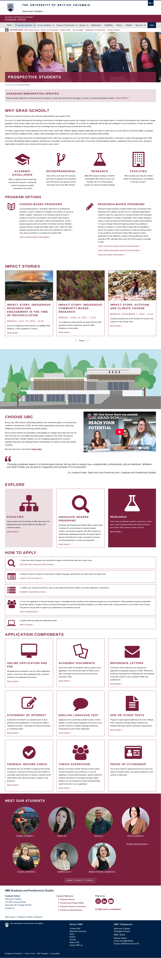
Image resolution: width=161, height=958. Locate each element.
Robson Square (120, 938)
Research (38, 917)
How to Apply (78, 30)
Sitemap (21, 917)
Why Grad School (31, 30)
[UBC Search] (151, 3)
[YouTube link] (111, 901)
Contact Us (9, 908)
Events (72, 937)
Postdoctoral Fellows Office (72, 903)
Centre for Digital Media (123, 941)
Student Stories (113, 30)
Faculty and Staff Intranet (71, 910)
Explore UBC (65, 30)
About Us (139, 25)
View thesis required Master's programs (118, 251)
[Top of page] (7, 30)
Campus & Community (65, 25)
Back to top (10, 917)
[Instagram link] (98, 901)
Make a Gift (74, 942)
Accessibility (55, 953)
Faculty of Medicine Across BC (126, 944)
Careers (73, 939)
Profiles (30, 917)
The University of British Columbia (10, 7)
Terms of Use (29, 953)
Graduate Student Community (73, 906)
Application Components (95, 30)
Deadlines (109, 25)
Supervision (96, 25)
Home (9, 25)
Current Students (44, 25)
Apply (151, 25)
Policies (129, 25)
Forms (119, 25)
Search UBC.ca (76, 945)
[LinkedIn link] (104, 901)
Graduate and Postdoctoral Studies (80, 890)
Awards (82, 25)
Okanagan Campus (122, 931)
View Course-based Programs (34, 237)
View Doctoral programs (110, 255)
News (72, 934)
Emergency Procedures (13, 953)
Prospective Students (23, 25)
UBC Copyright (42, 953)
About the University (78, 931)
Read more (122, 98)
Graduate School (10, 85)
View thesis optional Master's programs (118, 246)
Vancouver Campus (122, 928)
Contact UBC (75, 928)
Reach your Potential (49, 30)
